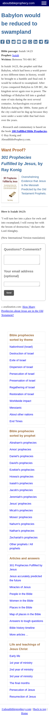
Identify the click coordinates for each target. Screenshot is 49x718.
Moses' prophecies (21, 517)
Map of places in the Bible (25, 614)
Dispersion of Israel (21, 367)
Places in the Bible (21, 607)
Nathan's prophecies (22, 530)
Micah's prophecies (21, 510)
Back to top (39, 709)
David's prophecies (21, 463)
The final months (20, 683)
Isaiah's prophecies (21, 483)
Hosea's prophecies (21, 476)
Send (8, 293)
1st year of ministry (21, 662)
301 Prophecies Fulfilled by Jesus (26, 567)
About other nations (21, 414)
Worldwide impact (20, 400)
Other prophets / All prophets (21, 546)
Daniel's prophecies (21, 456)
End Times (16, 421)
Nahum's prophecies (22, 523)
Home (24, 713)
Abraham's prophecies (23, 442)
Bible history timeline (22, 627)
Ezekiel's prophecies (22, 469)
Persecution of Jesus (22, 689)
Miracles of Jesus (20, 587)
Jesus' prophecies (20, 503)
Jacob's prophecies (21, 490)
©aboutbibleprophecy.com (16, 709)
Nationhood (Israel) (21, 346)
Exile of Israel (18, 360)
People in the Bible (21, 593)
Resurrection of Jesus (23, 696)
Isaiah (15, 55)
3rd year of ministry (21, 676)
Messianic (16, 407)
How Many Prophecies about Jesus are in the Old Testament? (22, 311)
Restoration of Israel (22, 394)
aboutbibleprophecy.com (19, 3)
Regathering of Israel (22, 387)
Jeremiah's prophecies (23, 496)
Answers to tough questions (26, 621)
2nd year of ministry (21, 669)
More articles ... (19, 634)
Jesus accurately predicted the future (26, 578)
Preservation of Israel (22, 380)
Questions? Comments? (22, 249)
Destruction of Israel (22, 353)
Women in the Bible (21, 600)
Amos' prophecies (20, 449)
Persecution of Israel (22, 373)
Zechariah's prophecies (24, 537)
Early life (15, 656)
